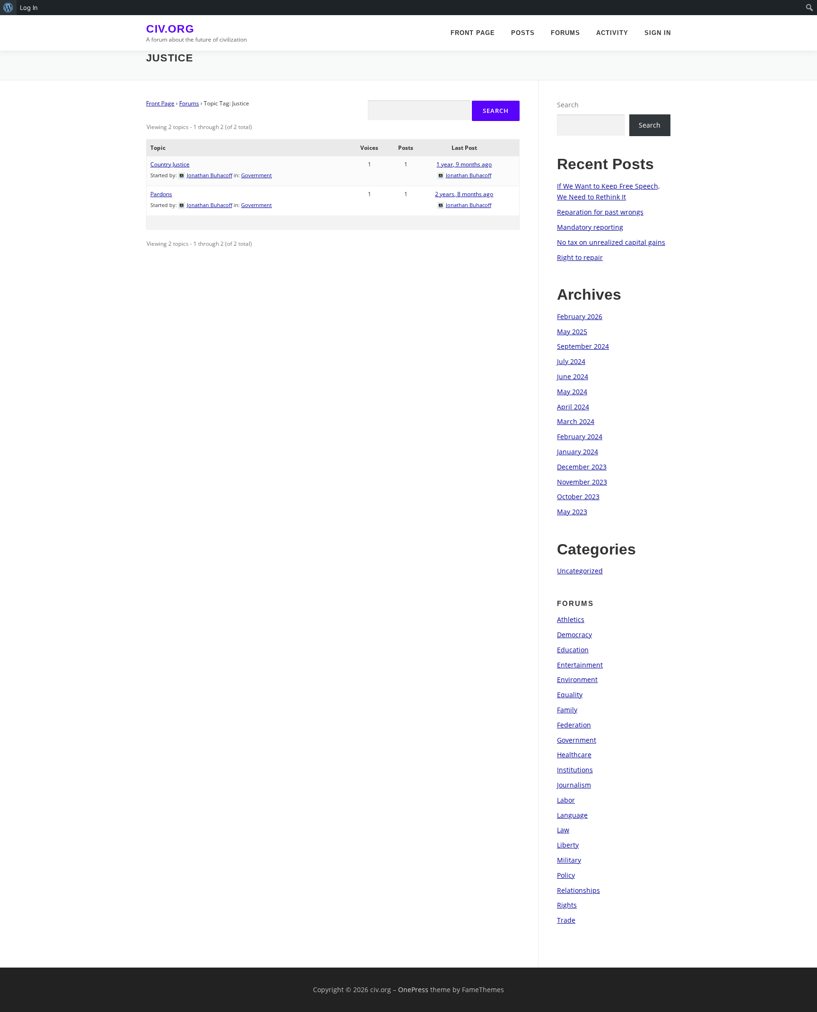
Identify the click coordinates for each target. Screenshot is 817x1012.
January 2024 (577, 451)
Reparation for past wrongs (600, 212)
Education (573, 649)
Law (563, 829)
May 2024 (572, 391)
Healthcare (574, 754)
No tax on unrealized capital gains (611, 242)
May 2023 (572, 511)
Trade (566, 920)
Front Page (473, 32)
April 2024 (573, 406)
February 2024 (579, 436)
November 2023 (582, 481)
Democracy (574, 634)
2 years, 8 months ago (464, 194)
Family (567, 709)
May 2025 (572, 331)
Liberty (568, 844)
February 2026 (579, 316)
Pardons (161, 194)
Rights (567, 904)
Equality (569, 694)
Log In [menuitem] (29, 7)
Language (572, 815)
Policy (566, 875)
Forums (565, 32)
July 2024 (571, 361)
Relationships (578, 890)
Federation (574, 724)
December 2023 (582, 466)
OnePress (413, 989)
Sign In (657, 32)
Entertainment (580, 664)
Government (256, 175)
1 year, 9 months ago (464, 164)
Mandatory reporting (590, 227)
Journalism (574, 784)
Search (568, 104)
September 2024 (583, 346)
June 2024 (572, 376)
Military (569, 860)
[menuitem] (8, 7)
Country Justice (170, 164)
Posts (523, 32)
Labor (566, 800)
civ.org (170, 29)
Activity (612, 32)
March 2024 (575, 421)
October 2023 (578, 496)
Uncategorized (580, 570)
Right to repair (580, 257)
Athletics (570, 619)
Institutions (575, 769)
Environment (577, 679)
